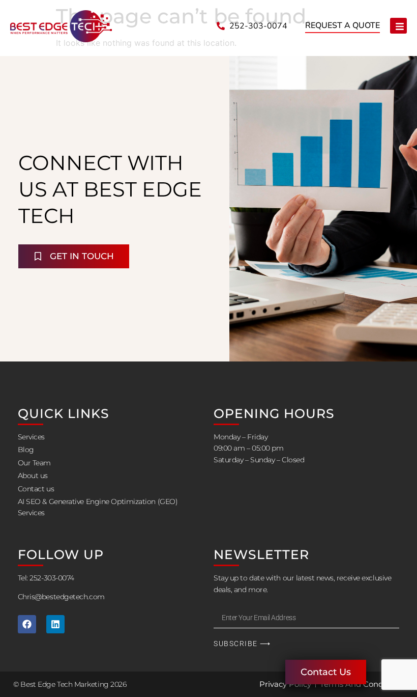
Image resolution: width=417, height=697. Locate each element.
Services (31, 436)
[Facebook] (27, 624)
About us (33, 475)
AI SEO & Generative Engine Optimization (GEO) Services (98, 507)
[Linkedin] (55, 624)
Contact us (36, 488)
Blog (26, 449)
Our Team (34, 462)
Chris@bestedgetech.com (61, 596)
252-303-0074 (52, 577)
